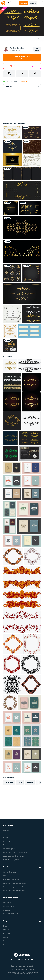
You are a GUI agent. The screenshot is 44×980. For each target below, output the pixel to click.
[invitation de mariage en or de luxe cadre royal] (14, 604)
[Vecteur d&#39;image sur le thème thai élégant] (29, 406)
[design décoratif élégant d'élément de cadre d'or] (10, 248)
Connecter (33, 3)
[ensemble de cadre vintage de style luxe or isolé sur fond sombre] (12, 172)
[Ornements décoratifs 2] (12, 389)
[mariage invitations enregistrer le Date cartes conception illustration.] (15, 733)
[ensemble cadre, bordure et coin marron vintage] (12, 200)
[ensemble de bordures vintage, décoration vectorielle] (21, 368)
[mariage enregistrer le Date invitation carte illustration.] (12, 662)
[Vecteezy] (3, 3)
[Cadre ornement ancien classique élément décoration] (13, 811)
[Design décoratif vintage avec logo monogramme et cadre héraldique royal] (12, 329)
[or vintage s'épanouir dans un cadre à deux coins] (12, 348)
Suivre (37, 50)
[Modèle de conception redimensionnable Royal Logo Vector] (10, 439)
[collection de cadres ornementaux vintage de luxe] (21, 214)
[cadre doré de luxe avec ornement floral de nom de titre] (12, 186)
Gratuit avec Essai (22, 57)
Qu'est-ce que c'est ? (24, 81)
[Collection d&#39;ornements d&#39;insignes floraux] (12, 145)
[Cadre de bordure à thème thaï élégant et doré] (12, 131)
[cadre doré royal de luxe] (12, 159)
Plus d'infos (8, 85)
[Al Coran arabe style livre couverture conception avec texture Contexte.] (14, 635)
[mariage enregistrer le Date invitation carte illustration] (12, 649)
